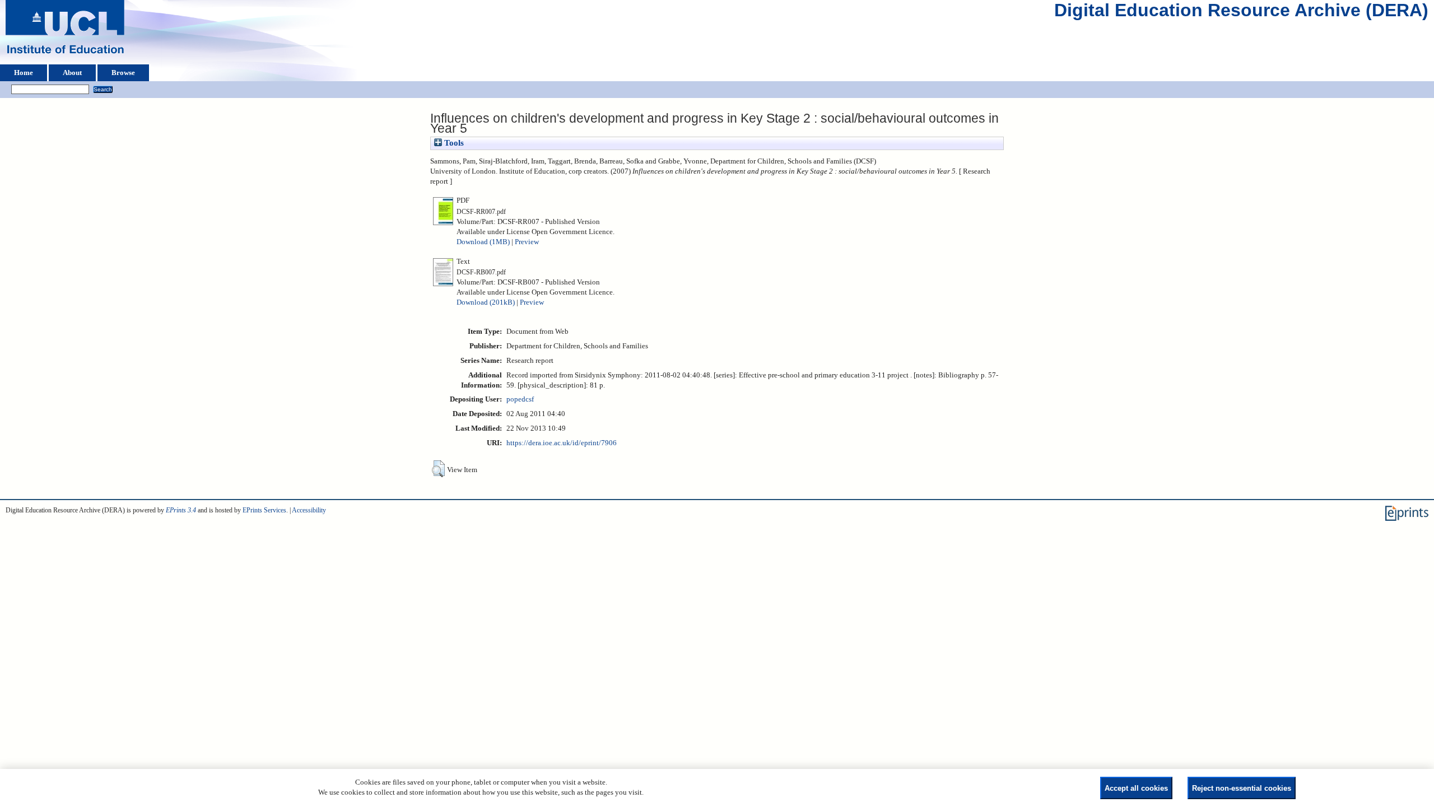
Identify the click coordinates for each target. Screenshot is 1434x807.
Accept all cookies (1136, 788)
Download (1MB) (483, 242)
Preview (527, 242)
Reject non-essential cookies (1241, 788)
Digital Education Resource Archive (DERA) (1241, 13)
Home (23, 73)
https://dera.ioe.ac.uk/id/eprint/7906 (561, 443)
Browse (123, 73)
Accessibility (309, 510)
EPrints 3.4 (181, 510)
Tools (453, 142)
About (72, 73)
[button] (438, 468)
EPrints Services (264, 510)
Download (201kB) (486, 302)
